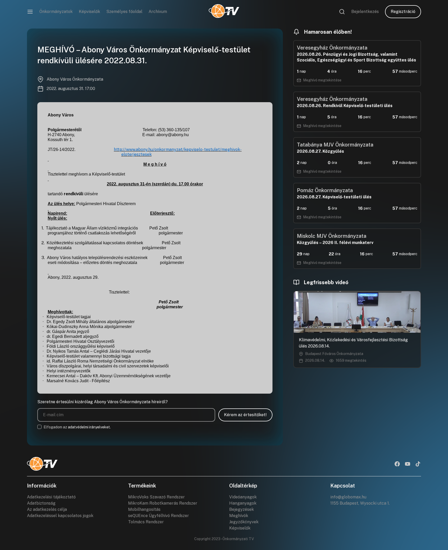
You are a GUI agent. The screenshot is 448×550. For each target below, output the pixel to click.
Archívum (158, 11)
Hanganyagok (242, 503)
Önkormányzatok (56, 11)
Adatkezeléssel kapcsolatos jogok (60, 515)
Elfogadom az (77, 427)
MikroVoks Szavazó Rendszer (156, 497)
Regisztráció (403, 11)
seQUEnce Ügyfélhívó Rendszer (158, 515)
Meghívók (238, 515)
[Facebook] (397, 464)
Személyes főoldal (124, 11)
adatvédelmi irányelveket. (89, 427)
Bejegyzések (241, 509)
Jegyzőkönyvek (243, 521)
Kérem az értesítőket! (245, 414)
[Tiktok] (418, 464)
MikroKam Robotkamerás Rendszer (162, 503)
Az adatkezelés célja (47, 509)
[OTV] (224, 11)
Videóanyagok (243, 497)
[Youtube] (407, 464)
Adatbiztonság (41, 503)
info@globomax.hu (348, 497)
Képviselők (89, 11)
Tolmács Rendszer (146, 521)
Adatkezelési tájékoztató (51, 497)
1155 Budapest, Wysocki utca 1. (360, 503)
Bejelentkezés (365, 11)
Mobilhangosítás (144, 509)
